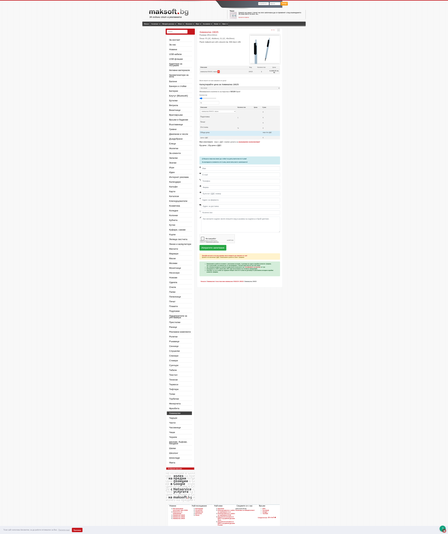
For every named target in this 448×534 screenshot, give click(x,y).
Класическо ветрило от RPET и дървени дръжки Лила (226, 518)
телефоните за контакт (253, 267)
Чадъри (173, 418)
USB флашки (176, 59)
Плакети (173, 306)
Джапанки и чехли (178, 134)
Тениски (173, 379)
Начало (146, 24)
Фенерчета (175, 403)
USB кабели (175, 54)
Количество (203, 95)
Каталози (189, 24)
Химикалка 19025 (179, 515)
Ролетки (173, 336)
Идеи (197, 24)
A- (274, 30)
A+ (272, 30)
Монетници (175, 268)
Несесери (174, 273)
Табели (173, 370)
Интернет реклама (168, 24)
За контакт (154, 24)
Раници (173, 327)
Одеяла (173, 282)
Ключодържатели (178, 201)
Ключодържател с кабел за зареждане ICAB (226, 514)
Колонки (173, 215)
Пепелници (175, 296)
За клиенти (206, 24)
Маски (172, 258)
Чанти (172, 423)
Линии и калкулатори (180, 244)
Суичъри (173, 365)
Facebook (265, 510)
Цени (224, 24)
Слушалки (174, 351)
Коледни (173, 210)
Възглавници (176, 124)
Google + (265, 512)
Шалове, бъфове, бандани (178, 443)
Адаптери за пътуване (175, 65)
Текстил (173, 375)
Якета (172, 462)
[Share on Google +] (270, 517)
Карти (172, 191)
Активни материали (179, 70)
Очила (172, 287)
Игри (171, 167)
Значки (172, 163)
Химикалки (174, 413)
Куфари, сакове (177, 229)
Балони (173, 81)
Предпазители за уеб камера (178, 317)
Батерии (173, 91)
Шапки (172, 448)
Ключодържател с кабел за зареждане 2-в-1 (226, 511)
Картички (221, 508)
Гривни (173, 129)
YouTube (265, 513)
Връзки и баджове (178, 119)
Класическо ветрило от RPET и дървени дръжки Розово (226, 523)
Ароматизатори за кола (179, 76)
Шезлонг (173, 453)
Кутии (172, 225)
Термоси (173, 384)
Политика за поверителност (245, 510)
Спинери (173, 356)
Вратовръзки (176, 115)
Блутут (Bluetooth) (178, 96)
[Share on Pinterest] (273, 517)
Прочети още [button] (64, 530)
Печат (180, 24)
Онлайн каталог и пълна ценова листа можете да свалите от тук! (224, 255)
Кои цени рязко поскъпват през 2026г (180, 509)
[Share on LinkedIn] (272, 517)
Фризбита (174, 408)
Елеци (172, 143)
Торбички (174, 399)
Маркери (173, 253)
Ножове (173, 277)
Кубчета (173, 220)
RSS (263, 508)
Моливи (173, 263)
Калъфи (173, 186)
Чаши (232, 11)
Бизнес (216, 24)
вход (284, 4)
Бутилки (173, 100)
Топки (172, 394)
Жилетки (173, 148)
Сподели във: (263, 517)
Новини (173, 49)
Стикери (173, 360)
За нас (172, 44)
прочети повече (243, 17)
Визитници (174, 110)
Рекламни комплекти (180, 332)
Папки (172, 292)
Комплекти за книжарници (177, 512)
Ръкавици (174, 341)
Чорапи (173, 437)
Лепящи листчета (178, 239)
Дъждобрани (176, 139)
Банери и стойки (177, 86)
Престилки (174, 322)
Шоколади (174, 458)
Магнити (173, 249)
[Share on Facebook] (268, 517)
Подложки (174, 311)
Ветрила (173, 105)
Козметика (174, 206)
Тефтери (173, 389)
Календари (175, 182)
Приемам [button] (77, 530)
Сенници (173, 346)
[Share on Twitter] (275, 517)
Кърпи (172, 234)
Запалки (173, 158)
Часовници (175, 427)
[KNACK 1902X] (278, 30)
